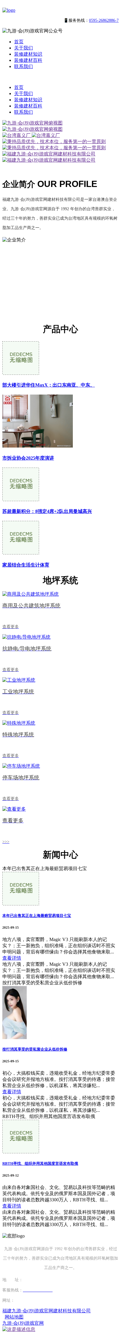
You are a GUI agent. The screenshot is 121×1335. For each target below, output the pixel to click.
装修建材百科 (28, 60)
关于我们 (23, 47)
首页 (18, 41)
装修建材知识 (28, 54)
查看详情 (11, 957)
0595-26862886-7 (104, 20)
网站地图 (14, 1316)
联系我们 (23, 66)
